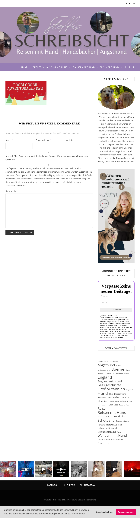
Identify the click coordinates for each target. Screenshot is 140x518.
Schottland (106, 420)
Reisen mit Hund (109, 67)
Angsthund (106, 365)
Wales (119, 432)
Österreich (103, 443)
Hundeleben (114, 397)
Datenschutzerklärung (87, 500)
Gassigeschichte (109, 385)
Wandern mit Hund (84, 67)
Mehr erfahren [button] (78, 514)
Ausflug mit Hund (56, 67)
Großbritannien (111, 389)
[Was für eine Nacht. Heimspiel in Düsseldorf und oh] (8, 469)
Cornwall (109, 373)
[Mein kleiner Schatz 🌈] (79, 469)
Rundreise (119, 416)
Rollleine (109, 417)
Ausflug (118, 366)
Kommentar (11, 191)
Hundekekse (102, 398)
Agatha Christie (103, 361)
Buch (128, 370)
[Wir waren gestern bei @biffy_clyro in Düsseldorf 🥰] (132, 469)
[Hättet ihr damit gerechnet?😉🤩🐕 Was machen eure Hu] (96, 469)
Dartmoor (119, 373)
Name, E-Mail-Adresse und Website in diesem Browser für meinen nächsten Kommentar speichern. (46, 158)
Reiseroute (101, 417)
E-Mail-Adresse (43, 140)
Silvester (126, 421)
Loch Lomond (102, 405)
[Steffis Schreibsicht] (70, 35)
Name (9, 140)
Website (70, 140)
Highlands (129, 390)
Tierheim (101, 425)
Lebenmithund (126, 401)
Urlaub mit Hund (107, 428)
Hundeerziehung (117, 393)
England (105, 377)
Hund (24, 67)
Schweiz (119, 421)
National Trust (124, 405)
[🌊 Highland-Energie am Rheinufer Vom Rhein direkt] (26, 469)
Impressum (72, 500)
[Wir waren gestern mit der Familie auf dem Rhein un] (43, 469)
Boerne (117, 369)
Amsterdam (114, 361)
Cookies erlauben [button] (126, 512)
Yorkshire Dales (117, 439)
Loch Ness (113, 404)
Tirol (120, 425)
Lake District (114, 401)
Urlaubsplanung (107, 431)
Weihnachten (104, 439)
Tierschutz (111, 424)
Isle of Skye (103, 401)
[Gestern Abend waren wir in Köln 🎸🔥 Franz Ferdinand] (61, 469)
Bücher (37, 67)
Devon (126, 373)
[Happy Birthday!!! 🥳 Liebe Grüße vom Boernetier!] (114, 469)
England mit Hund (110, 381)
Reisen (103, 408)
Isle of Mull (126, 397)
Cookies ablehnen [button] (104, 512)
